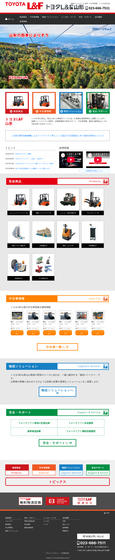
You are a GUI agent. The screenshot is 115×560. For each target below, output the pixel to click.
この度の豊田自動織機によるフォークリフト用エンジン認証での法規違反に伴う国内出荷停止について (57, 135)
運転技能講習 (28, 527)
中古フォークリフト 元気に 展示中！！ (30, 159)
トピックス (57, 482)
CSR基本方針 (65, 553)
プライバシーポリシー (52, 553)
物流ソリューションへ (57, 390)
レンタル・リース (68, 17)
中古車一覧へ (56, 347)
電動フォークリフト (42, 213)
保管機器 (43, 245)
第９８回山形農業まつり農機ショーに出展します (32, 168)
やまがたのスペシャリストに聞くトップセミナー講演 (34, 163)
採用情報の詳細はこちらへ (94, 171)
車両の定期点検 (29, 521)
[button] (3, 56)
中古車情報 (34, 17)
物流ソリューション (50, 17)
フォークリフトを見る (17, 333)
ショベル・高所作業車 (67, 213)
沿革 (64, 521)
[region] (57, 57)
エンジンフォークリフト (18, 213)
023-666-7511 (99, 8)
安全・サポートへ (56, 443)
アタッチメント (92, 213)
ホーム (10, 19)
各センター (78, 8)
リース (45, 524)
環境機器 (92, 245)
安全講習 (27, 524)
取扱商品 (23, 17)
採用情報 (23, 21)
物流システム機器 (18, 245)
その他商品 (42, 278)
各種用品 (18, 278)
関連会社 (65, 531)
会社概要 (98, 17)
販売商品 (8, 524)
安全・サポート (85, 17)
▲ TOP (106, 513)
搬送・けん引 (67, 245)
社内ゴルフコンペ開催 (23, 154)
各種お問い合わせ (94, 536)
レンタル (46, 521)
